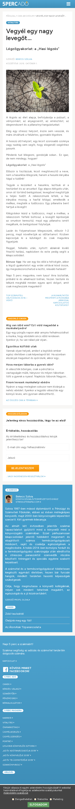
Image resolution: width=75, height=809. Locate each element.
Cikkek (10, 607)
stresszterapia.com (28, 502)
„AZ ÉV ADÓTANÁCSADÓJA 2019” (20, 750)
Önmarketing (10, 727)
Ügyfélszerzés (11, 736)
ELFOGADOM (38, 804)
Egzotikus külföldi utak (21, 346)
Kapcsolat (9, 661)
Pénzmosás (9, 698)
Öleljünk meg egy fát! (18, 620)
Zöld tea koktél (14, 613)
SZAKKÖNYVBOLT (12, 765)
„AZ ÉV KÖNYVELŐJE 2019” (16, 755)
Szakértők (9, 693)
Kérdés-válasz (11, 689)
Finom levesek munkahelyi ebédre (28, 382)
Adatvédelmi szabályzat (15, 793)
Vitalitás (13, 23)
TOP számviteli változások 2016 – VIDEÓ (16, 298)
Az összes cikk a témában (21, 400)
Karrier (7, 718)
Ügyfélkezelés (11, 732)
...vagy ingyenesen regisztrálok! (25, 476)
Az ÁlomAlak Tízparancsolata (23, 627)
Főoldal (11, 16)
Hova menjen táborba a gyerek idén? (30, 364)
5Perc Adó (16, 4)
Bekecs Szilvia (24, 59)
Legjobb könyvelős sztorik (19, 746)
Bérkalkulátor (11, 703)
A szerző (12, 490)
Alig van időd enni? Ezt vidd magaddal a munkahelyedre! (32, 327)
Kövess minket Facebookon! (20, 669)
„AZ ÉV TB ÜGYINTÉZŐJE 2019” (18, 760)
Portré (7, 741)
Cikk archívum (26, 16)
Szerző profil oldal (17, 600)
